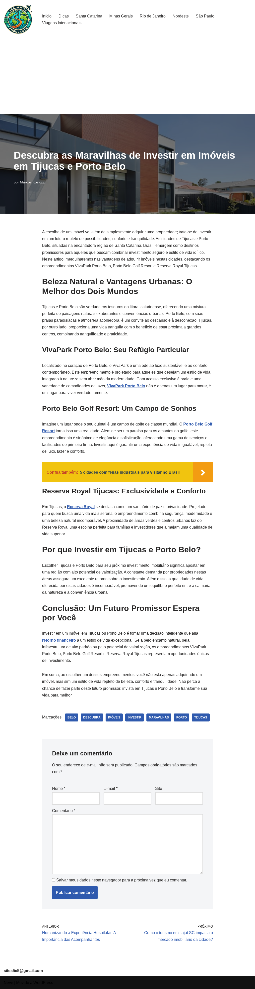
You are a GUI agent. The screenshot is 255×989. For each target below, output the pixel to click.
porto (181, 717)
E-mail (111, 788)
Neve (8, 983)
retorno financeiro (59, 640)
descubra (92, 717)
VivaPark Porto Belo (126, 386)
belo (71, 717)
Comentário (63, 811)
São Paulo (205, 16)
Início (47, 16)
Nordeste (181, 16)
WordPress (43, 983)
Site (158, 788)
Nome (58, 788)
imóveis (114, 717)
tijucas (200, 717)
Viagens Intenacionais (61, 23)
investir (134, 717)
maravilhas (159, 717)
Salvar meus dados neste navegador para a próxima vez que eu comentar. (121, 880)
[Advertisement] (127, 76)
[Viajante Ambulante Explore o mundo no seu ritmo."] (19, 19)
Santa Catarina (89, 16)
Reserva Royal (81, 507)
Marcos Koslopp (32, 182)
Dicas (64, 16)
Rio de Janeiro (153, 16)
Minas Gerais (121, 16)
